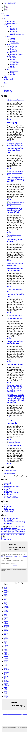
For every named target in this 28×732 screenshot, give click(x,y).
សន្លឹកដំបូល (9, 52)
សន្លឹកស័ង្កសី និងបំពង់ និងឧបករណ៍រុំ (11, 492)
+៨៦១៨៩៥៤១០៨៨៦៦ (6, 539)
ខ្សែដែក (8, 69)
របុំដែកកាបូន (12, 38)
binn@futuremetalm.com (9, 3)
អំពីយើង (5, 20)
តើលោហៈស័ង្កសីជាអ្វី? (12, 123)
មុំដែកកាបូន (12, 59)
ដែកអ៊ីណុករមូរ (13, 41)
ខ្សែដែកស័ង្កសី (13, 72)
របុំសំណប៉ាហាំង (18, 531)
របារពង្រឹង (12, 66)
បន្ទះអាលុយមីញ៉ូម (13, 51)
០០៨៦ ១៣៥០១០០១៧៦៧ (10, 2)
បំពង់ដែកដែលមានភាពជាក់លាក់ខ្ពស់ (18, 34)
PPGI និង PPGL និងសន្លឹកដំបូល (11, 497)
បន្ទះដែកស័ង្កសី (13, 48)
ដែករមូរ (8, 36)
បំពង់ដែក (9, 26)
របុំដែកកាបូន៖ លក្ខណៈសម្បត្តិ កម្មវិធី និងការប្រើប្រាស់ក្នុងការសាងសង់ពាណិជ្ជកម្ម (14, 210)
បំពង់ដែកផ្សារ (12, 33)
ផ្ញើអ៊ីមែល (3, 538)
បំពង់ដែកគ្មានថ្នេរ (13, 31)
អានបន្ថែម (9, 119)
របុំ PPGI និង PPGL (14, 43)
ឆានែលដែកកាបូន (13, 61)
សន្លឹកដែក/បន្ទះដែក (12, 529)
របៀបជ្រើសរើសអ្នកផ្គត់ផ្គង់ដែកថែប (15, 100)
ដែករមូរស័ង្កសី (13, 39)
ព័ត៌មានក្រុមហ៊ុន (7, 90)
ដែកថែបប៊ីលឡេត (13, 67)
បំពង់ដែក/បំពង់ (4, 529)
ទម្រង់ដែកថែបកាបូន (11, 56)
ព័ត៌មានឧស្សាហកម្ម (8, 91)
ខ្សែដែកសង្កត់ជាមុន (14, 71)
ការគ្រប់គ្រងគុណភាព (11, 21)
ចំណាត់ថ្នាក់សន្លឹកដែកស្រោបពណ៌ (15, 364)
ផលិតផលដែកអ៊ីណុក (8, 494)
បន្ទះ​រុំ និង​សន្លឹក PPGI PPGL (12, 534)
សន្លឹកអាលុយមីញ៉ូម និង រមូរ (10, 496)
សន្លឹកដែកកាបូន (13, 46)
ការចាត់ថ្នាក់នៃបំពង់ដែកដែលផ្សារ (15, 318)
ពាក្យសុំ (5, 76)
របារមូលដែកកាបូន (14, 64)
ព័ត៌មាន (5, 77)
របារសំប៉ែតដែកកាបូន (14, 62)
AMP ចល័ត (14, 528)
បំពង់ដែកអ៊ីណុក (13, 28)
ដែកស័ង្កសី (6, 531)
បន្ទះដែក (8, 44)
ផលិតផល (6, 24)
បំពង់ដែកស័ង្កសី (13, 29)
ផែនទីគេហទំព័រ (7, 528)
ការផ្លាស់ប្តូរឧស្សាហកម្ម (12, 23)
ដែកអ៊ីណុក (11, 531)
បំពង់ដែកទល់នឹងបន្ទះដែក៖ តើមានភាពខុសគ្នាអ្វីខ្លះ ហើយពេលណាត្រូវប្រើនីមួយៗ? (15, 179)
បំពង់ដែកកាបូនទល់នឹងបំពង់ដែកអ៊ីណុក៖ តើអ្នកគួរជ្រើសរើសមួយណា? (15, 150)
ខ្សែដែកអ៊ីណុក (13, 74)
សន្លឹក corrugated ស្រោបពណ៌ (16, 54)
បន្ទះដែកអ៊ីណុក (13, 49)
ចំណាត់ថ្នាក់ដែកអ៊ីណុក (12, 423)
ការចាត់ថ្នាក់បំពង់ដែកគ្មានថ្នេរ (14, 445)
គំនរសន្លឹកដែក (13, 57)
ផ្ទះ (4, 18)
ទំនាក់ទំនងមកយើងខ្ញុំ (8, 79)
